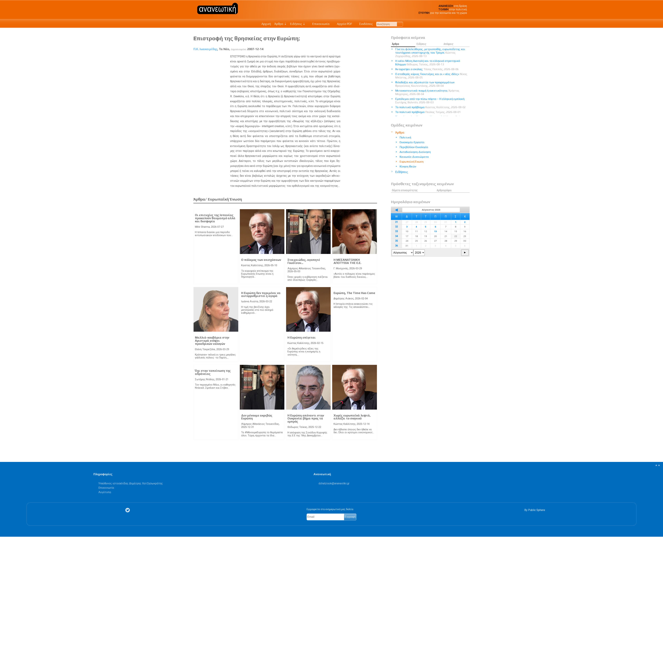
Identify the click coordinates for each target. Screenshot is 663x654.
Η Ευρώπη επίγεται (301, 337)
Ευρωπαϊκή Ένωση (412, 161)
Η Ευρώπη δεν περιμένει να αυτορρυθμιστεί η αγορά (261, 294)
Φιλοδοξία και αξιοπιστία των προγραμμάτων (424, 84)
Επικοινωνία (321, 24)
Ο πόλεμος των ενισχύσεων (261, 260)
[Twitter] (128, 510)
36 (396, 245)
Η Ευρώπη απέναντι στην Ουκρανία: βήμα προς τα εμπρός (305, 418)
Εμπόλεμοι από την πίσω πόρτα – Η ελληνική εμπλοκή (429, 100)
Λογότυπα (104, 492)
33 (396, 231)
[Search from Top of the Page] (400, 24)
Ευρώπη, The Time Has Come (354, 293)
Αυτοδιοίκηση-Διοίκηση (415, 152)
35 (396, 240)
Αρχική (266, 24)
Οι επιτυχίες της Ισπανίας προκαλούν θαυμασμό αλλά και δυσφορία (215, 218)
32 (396, 226)
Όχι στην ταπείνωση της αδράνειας (213, 372)
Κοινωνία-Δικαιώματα (414, 156)
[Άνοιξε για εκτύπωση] (4, 638)
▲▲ (657, 465)
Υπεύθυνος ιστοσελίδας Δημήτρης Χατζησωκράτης (130, 483)
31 (396, 222)
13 (435, 231)
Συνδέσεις (365, 24)
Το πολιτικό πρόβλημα (430, 107)
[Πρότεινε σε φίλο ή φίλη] (4, 643)
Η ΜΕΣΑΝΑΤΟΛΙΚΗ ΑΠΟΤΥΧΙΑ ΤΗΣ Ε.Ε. (347, 261)
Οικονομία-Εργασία (412, 142)
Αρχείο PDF (344, 24)
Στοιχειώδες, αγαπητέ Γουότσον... (303, 261)
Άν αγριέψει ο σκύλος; (427, 69)
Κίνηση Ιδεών (408, 166)
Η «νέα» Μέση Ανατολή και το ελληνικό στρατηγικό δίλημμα (427, 62)
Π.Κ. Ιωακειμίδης (205, 49)
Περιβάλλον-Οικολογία (414, 147)
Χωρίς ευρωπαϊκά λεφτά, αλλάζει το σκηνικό (352, 417)
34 (396, 236)
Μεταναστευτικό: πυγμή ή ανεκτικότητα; (427, 92)
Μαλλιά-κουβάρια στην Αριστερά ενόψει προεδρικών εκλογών (212, 340)
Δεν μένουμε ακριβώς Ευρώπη (256, 417)
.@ (334, 483)
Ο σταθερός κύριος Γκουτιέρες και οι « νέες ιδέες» (431, 75)
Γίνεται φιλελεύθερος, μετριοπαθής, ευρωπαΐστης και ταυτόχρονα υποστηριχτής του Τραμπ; (430, 53)
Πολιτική (405, 137)
